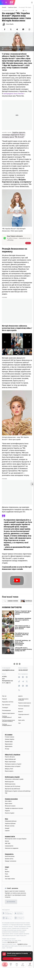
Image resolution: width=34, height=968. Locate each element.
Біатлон (7, 876)
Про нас (4, 696)
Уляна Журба (9, 24)
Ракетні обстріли (10, 757)
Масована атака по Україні (12, 766)
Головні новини (9, 737)
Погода (7, 749)
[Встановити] (17, 956)
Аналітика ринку (9, 856)
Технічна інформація (23, 705)
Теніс (6, 874)
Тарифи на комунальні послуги (14, 808)
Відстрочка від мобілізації (12, 788)
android (7, 913)
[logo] (11, 2)
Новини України (9, 739)
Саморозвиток (9, 846)
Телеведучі (5, 707)
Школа (7, 841)
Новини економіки (11, 799)
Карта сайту (21, 720)
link (19, 677)
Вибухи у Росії (9, 768)
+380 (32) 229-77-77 (12, 942)
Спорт (7, 867)
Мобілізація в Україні (12, 777)
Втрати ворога (9, 771)
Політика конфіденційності (7, 717)
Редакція (4, 699)
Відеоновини (8, 744)
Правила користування (8, 713)
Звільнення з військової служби (14, 779)
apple (19, 913)
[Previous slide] (5, 342)
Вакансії (20, 711)
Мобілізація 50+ (9, 781)
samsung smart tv (19, 917)
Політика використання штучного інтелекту (8, 721)
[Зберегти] (29, 29)
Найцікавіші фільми (10, 821)
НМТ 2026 (7, 843)
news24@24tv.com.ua (8, 670)
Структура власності (23, 714)
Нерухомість (9, 854)
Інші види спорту (10, 879)
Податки (7, 810)
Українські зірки (12, 7)
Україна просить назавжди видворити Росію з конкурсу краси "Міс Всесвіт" (13, 134)
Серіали (7, 830)
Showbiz (4, 7)
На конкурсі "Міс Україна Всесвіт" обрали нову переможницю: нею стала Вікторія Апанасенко (25, 7)
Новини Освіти (10, 836)
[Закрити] (30, 953)
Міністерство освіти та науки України (15, 838)
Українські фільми (10, 823)
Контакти (20, 708)
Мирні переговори (10, 761)
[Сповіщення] (32, 2)
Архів (19, 717)
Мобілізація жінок (10, 784)
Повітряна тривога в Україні (13, 764)
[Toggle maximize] (30, 335)
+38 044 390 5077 (23, 670)
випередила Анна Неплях (13, 94)
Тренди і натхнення (10, 861)
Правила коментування (24, 703)
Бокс (6, 869)
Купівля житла (9, 858)
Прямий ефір (9, 741)
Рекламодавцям (6, 710)
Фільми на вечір (9, 826)
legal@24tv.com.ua (22, 944)
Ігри (19, 723)
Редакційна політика (7, 701)
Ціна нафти (8, 801)
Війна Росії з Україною (12, 754)
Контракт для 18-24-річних (12, 786)
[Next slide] (29, 342)
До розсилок (11, 901)
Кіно (6, 819)
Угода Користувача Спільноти (23, 699)
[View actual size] (25, 335)
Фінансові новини (10, 806)
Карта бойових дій (10, 759)
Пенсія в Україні (9, 813)
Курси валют (8, 803)
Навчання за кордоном (11, 848)
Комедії (7, 828)
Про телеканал (6, 704)
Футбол (7, 871)
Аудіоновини (8, 746)
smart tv (7, 917)
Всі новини (8, 734)
